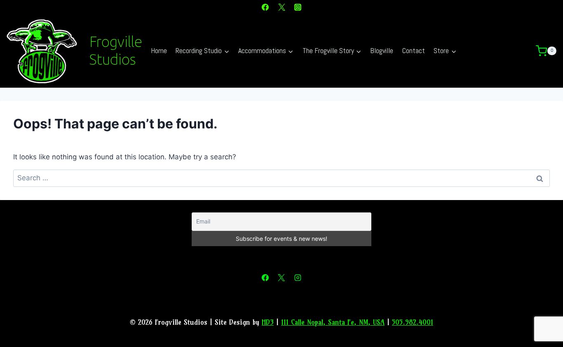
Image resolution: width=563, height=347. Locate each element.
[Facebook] (265, 7)
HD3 (268, 322)
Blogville (381, 50)
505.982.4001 (412, 322)
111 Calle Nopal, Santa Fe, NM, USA (333, 322)
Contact (413, 50)
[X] (281, 7)
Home (159, 50)
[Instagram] (298, 7)
